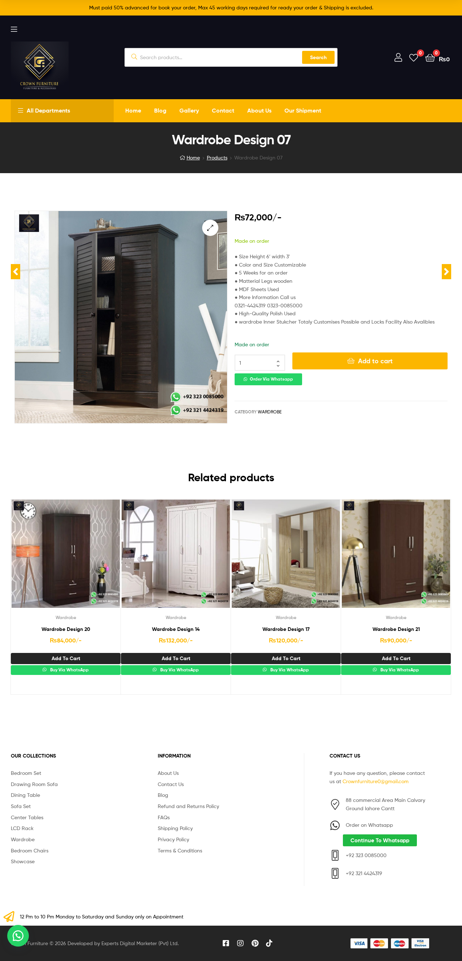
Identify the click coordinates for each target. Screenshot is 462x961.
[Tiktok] (269, 943)
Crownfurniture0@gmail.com (376, 781)
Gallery (189, 110)
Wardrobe (270, 411)
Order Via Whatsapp (271, 379)
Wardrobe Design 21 (396, 629)
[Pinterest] (254, 943)
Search (318, 57)
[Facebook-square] (226, 943)
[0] (413, 57)
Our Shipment (302, 110)
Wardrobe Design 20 (66, 629)
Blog (160, 110)
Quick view (83, 559)
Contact (223, 110)
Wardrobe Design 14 (176, 629)
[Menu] (14, 28)
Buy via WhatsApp (69, 669)
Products (217, 157)
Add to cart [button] (66, 658)
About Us (259, 110)
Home (133, 110)
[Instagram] (240, 943)
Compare (66, 559)
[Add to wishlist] (48, 559)
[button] (210, 228)
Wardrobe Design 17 (286, 629)
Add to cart (375, 361)
